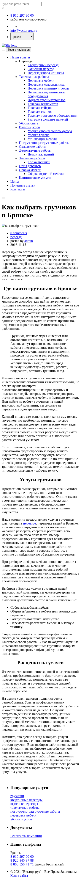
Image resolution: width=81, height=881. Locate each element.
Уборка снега (28, 123)
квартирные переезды (26, 800)
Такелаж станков (40, 111)
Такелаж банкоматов (43, 104)
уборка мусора (21, 819)
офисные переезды (24, 804)
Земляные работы (32, 158)
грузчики (17, 796)
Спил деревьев (30, 166)
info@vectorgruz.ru (23, 30)
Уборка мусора (38, 135)
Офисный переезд (41, 69)
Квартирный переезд (43, 65)
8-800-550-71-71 (22, 864)
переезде (29, 523)
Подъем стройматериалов (46, 100)
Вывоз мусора (29, 127)
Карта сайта (19, 875)
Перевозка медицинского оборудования (46, 94)
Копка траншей (39, 162)
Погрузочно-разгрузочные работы (44, 142)
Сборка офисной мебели (46, 174)
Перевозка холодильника (46, 84)
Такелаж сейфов (40, 108)
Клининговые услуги (35, 177)
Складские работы (32, 146)
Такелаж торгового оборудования (52, 115)
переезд (16, 237)
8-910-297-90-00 (22, 15)
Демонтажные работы (35, 150)
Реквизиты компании (26, 836)
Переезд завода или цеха (46, 73)
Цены (14, 181)
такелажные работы (25, 807)
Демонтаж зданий (41, 154)
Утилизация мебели (42, 139)
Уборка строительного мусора (50, 131)
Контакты (17, 189)
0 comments (18, 233)
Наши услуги (20, 57)
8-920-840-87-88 (22, 860)
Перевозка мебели (41, 80)
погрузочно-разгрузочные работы (35, 811)
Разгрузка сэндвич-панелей (48, 119)
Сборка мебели (30, 170)
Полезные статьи (22, 185)
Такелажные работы (34, 77)
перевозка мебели (23, 815)
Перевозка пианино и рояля (48, 88)
